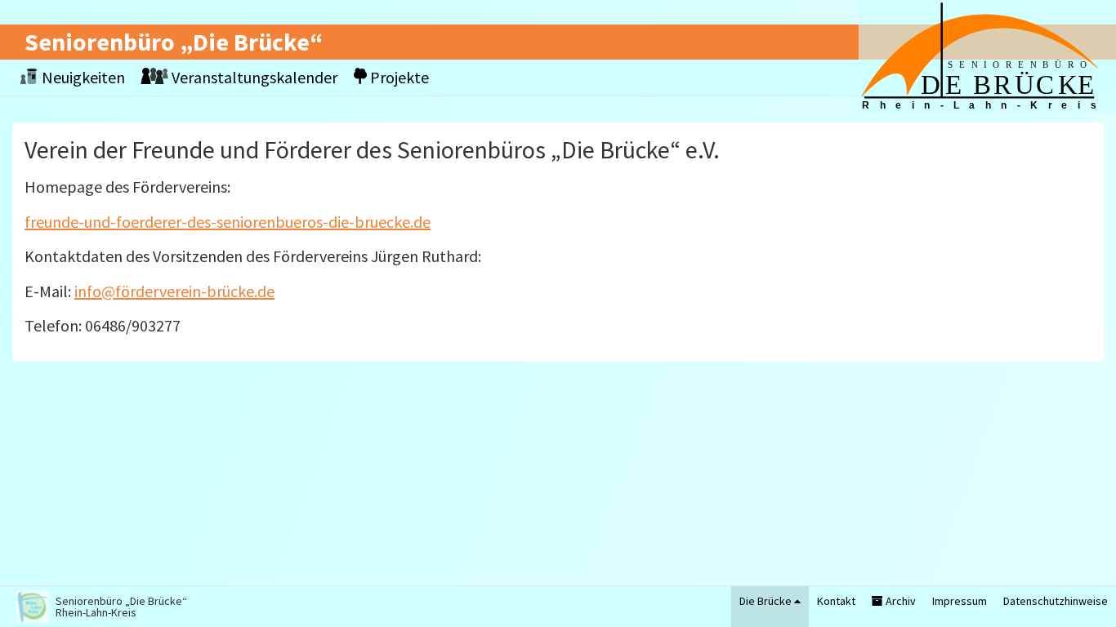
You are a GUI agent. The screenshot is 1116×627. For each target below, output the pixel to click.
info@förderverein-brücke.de (174, 291)
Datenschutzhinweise (1055, 601)
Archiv (899, 601)
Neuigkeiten (81, 77)
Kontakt (836, 601)
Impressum (959, 601)
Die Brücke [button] (766, 601)
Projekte (398, 77)
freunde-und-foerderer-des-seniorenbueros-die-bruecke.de (228, 221)
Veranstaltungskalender (252, 77)
